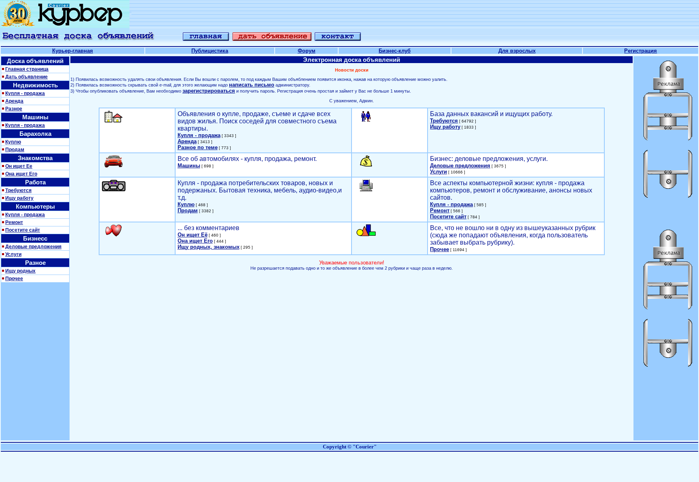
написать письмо (251, 85)
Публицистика (209, 51)
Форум (307, 51)
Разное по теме (198, 147)
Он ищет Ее (18, 166)
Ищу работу (19, 198)
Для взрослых (517, 51)
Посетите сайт (22, 230)
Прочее (14, 278)
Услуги (13, 254)
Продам (14, 149)
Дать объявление (26, 77)
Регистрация (640, 51)
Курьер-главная (72, 51)
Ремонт (14, 222)
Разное (13, 109)
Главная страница (27, 69)
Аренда (14, 101)
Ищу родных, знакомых (208, 247)
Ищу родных (20, 271)
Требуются (18, 190)
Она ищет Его (21, 174)
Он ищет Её (193, 235)
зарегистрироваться (208, 91)
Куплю (13, 142)
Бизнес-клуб (395, 51)
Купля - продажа (25, 93)
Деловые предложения (33, 246)
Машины (189, 166)
